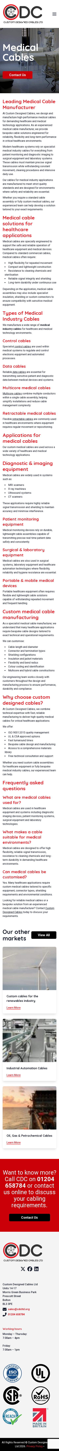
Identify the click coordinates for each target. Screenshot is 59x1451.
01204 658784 (16, 1314)
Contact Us (17, 75)
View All (44, 935)
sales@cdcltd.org (19, 1309)
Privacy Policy (34, 1446)
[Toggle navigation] (54, 13)
